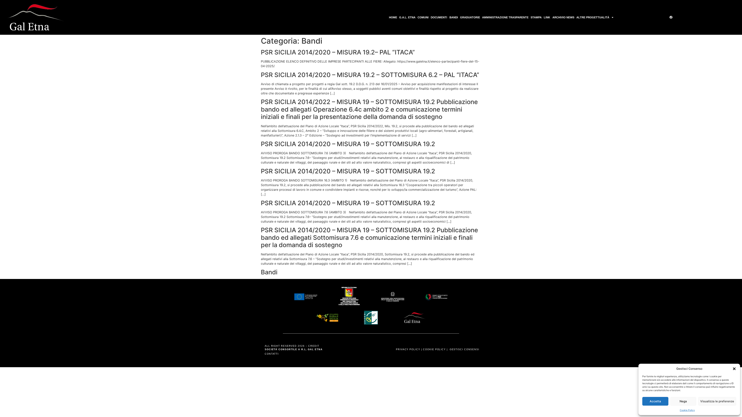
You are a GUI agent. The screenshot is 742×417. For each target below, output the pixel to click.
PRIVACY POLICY (408, 349)
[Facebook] (671, 17)
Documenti (439, 17)
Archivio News (563, 17)
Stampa (536, 17)
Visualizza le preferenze (717, 401)
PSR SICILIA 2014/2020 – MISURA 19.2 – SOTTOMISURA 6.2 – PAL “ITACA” (370, 75)
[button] (734, 369)
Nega (683, 401)
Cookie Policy (687, 410)
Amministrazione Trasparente (505, 17)
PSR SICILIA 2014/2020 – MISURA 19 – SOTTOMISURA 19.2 (348, 144)
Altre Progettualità (592, 17)
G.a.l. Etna (407, 17)
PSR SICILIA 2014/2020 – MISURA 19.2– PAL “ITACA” (338, 52)
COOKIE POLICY (434, 349)
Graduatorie (470, 17)
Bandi (453, 17)
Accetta (655, 401)
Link (547, 17)
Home (393, 17)
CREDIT (313, 346)
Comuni (423, 17)
